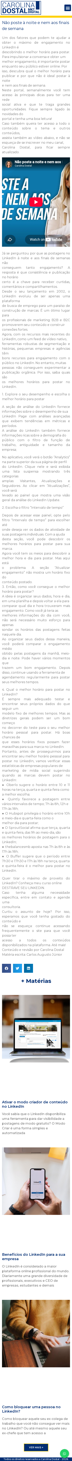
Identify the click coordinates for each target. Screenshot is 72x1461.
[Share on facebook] (6, 968)
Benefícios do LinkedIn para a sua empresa (33, 1256)
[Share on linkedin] (28, 968)
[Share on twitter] (17, 968)
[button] (67, 8)
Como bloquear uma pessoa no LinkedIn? (31, 1409)
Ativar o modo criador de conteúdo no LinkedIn (35, 1104)
